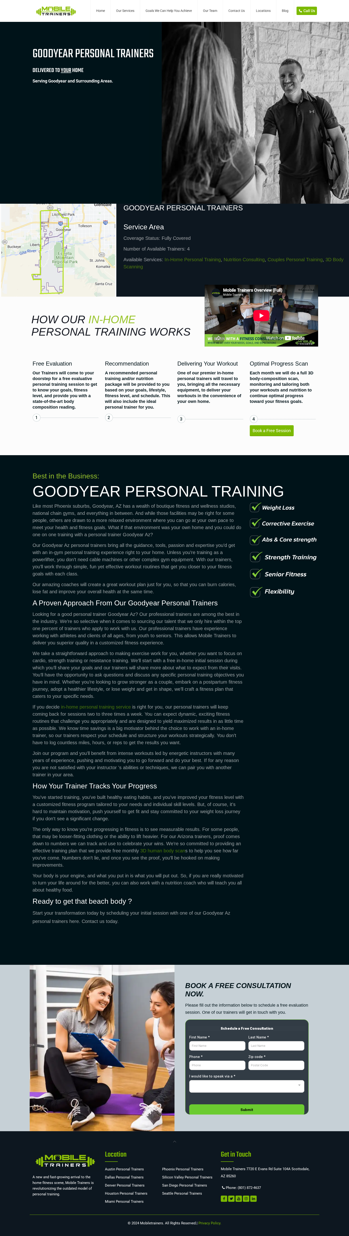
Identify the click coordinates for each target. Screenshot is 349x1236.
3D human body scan (162, 850)
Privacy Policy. (209, 1223)
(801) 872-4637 (249, 1188)
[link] (174, 1141)
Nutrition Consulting (244, 259)
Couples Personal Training (295, 259)
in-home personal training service (96, 707)
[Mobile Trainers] (55, 10)
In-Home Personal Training (193, 259)
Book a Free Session (272, 430)
